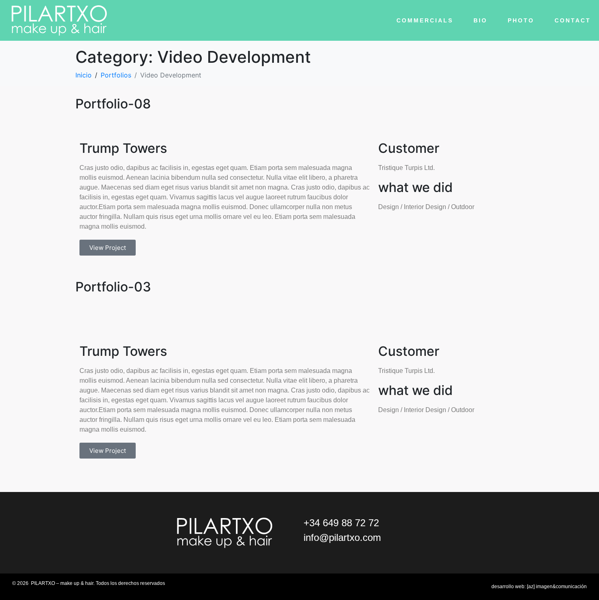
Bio (480, 20)
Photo (521, 20)
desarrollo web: (539, 586)
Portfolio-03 (113, 287)
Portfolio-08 (113, 104)
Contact (573, 20)
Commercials (424, 20)
